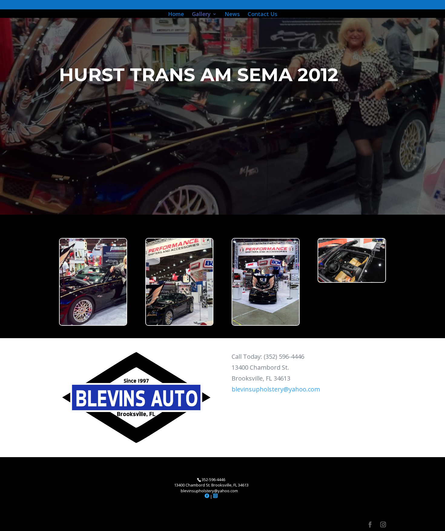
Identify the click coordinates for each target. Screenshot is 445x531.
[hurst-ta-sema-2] (265, 323)
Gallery (201, 15)
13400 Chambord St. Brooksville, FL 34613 (211, 485)
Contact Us (262, 15)
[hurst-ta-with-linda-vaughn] (93, 323)
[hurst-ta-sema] (179, 323)
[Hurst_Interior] (351, 280)
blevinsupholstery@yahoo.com (276, 389)
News (232, 15)
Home (176, 15)
